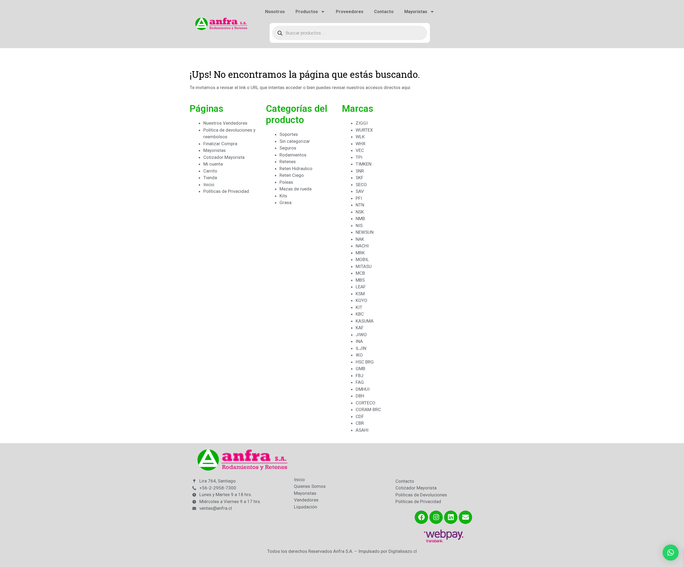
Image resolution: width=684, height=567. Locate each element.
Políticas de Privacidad (226, 191)
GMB (360, 368)
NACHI (362, 245)
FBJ (359, 375)
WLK (360, 136)
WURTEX (364, 130)
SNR (360, 171)
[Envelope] (465, 517)
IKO (359, 355)
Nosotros (275, 11)
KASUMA (365, 321)
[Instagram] (436, 517)
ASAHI (362, 430)
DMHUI (363, 389)
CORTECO (365, 402)
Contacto (384, 11)
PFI (359, 198)
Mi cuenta (213, 164)
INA (359, 341)
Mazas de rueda (295, 188)
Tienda (210, 177)
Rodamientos (292, 155)
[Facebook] (421, 517)
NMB (360, 218)
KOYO (361, 300)
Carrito (210, 171)
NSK (360, 211)
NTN (360, 205)
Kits (283, 195)
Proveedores (349, 11)
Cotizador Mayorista (223, 157)
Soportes (288, 134)
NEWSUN (365, 232)
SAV (360, 191)
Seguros (287, 148)
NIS (359, 225)
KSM (360, 293)
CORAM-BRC (368, 409)
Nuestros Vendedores (225, 123)
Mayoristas (415, 11)
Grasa (285, 202)
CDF (360, 416)
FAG (360, 382)
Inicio (208, 184)
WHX (361, 143)
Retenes (287, 161)
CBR (360, 423)
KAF (360, 327)
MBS (360, 280)
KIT (359, 307)
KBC (360, 314)
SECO (361, 184)
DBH (360, 396)
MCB (360, 273)
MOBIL (362, 259)
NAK (360, 239)
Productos (307, 11)
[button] (671, 553)
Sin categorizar (294, 141)
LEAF (361, 286)
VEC (360, 150)
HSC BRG (365, 362)
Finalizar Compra (220, 143)
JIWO (361, 334)
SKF (359, 177)
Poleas (286, 182)
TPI (359, 157)
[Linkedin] (450, 517)
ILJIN (361, 348)
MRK (360, 252)
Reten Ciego (291, 175)
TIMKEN (363, 164)
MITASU (364, 266)
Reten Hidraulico (295, 168)
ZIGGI (362, 123)
